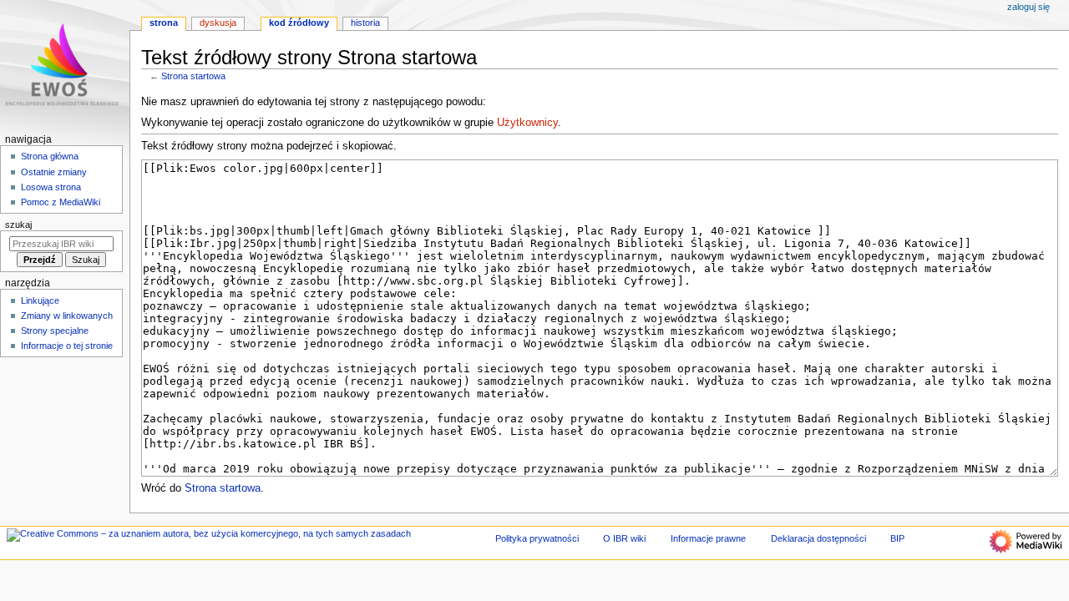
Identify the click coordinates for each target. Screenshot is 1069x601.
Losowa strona (51, 187)
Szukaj (18, 225)
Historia (365, 23)
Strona (163, 23)
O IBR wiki (624, 538)
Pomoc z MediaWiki (60, 202)
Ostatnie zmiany (54, 172)
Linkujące (40, 300)
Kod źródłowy (299, 23)
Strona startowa (193, 76)
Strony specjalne (55, 331)
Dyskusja (218, 23)
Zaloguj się (1028, 7)
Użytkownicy (527, 123)
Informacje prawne (708, 538)
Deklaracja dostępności (818, 538)
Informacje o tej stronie (67, 346)
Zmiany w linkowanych (67, 316)
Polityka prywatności (537, 538)
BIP (897, 538)
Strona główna (50, 156)
